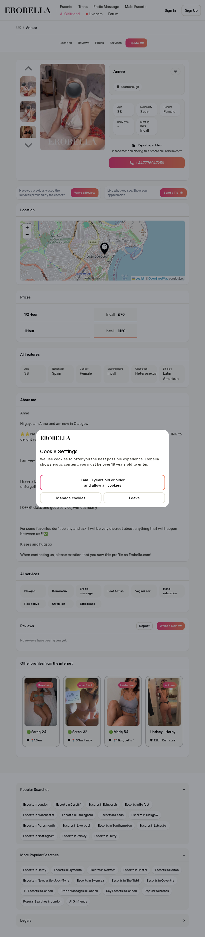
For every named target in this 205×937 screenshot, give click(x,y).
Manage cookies (71, 498)
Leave (134, 498)
